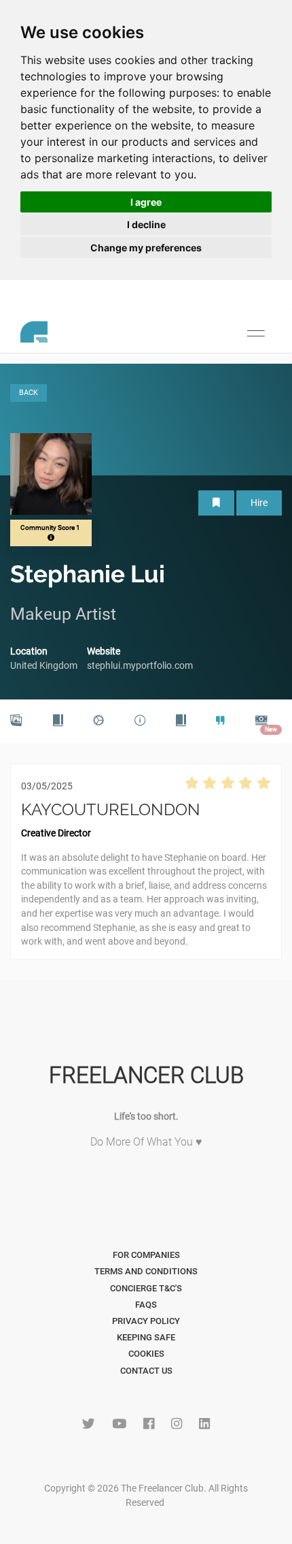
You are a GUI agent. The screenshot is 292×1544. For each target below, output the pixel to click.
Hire (259, 502)
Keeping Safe (146, 1337)
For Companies (146, 1255)
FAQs (146, 1304)
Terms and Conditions (146, 1271)
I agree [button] (146, 202)
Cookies (146, 1354)
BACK (28, 392)
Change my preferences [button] (146, 247)
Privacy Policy (146, 1321)
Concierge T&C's (146, 1288)
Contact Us (146, 1371)
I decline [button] (146, 224)
